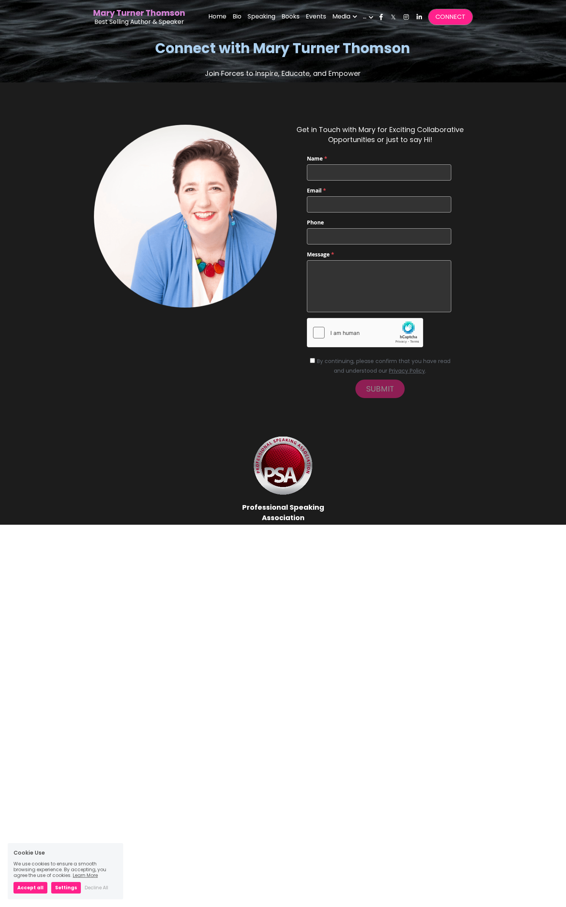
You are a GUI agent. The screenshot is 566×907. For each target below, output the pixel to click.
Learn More (85, 875)
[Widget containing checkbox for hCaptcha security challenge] (365, 332)
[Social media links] (381, 17)
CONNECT (450, 16)
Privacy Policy (407, 371)
